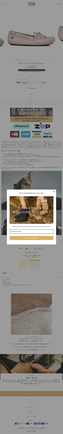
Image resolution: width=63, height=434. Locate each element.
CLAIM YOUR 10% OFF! (31, 238)
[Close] (54, 192)
